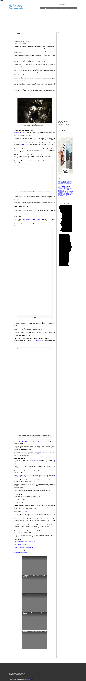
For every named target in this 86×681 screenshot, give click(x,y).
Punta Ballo (61, 192)
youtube (73, 5)
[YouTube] (74, 679)
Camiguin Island (63, 183)
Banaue (67, 181)
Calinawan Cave (17, 132)
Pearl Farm (66, 191)
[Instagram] (75, 679)
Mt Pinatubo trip (43, 77)
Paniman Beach (68, 190)
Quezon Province (66, 192)
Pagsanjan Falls (37, 219)
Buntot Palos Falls (49, 69)
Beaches (16, 35)
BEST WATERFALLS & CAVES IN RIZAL (45, 15)
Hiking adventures (64, 186)
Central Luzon (62, 184)
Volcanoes (45, 35)
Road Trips (29, 35)
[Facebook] (72, 679)
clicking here (49, 476)
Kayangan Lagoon (70, 187)
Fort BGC (39, 83)
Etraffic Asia (32, 679)
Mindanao (60, 189)
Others (49, 35)
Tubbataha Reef (65, 194)
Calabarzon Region (26, 86)
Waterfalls (40, 35)
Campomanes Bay (68, 183)
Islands (20, 35)
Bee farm (65, 182)
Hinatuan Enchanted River (63, 187)
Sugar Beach (63, 193)
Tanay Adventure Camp (31, 95)
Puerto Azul (69, 191)
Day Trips (24, 35)
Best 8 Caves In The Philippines (21, 544)
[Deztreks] (16, 6)
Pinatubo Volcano (20, 70)
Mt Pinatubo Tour (34, 51)
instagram (76, 5)
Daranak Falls (29, 133)
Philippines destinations (37, 60)
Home (33, 15)
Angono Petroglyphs (61, 181)
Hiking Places (35, 35)
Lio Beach (62, 188)
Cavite (59, 184)
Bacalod (65, 181)
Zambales (59, 196)
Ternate (61, 194)
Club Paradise (66, 184)
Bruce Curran (68, 182)
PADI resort (63, 190)
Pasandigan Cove (62, 191)
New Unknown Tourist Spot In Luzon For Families (24, 541)
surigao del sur (68, 193)
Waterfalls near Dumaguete (68, 195)
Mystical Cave (64, 189)
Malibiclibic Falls (67, 188)
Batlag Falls (36, 133)
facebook (71, 5)
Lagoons (59, 188)
